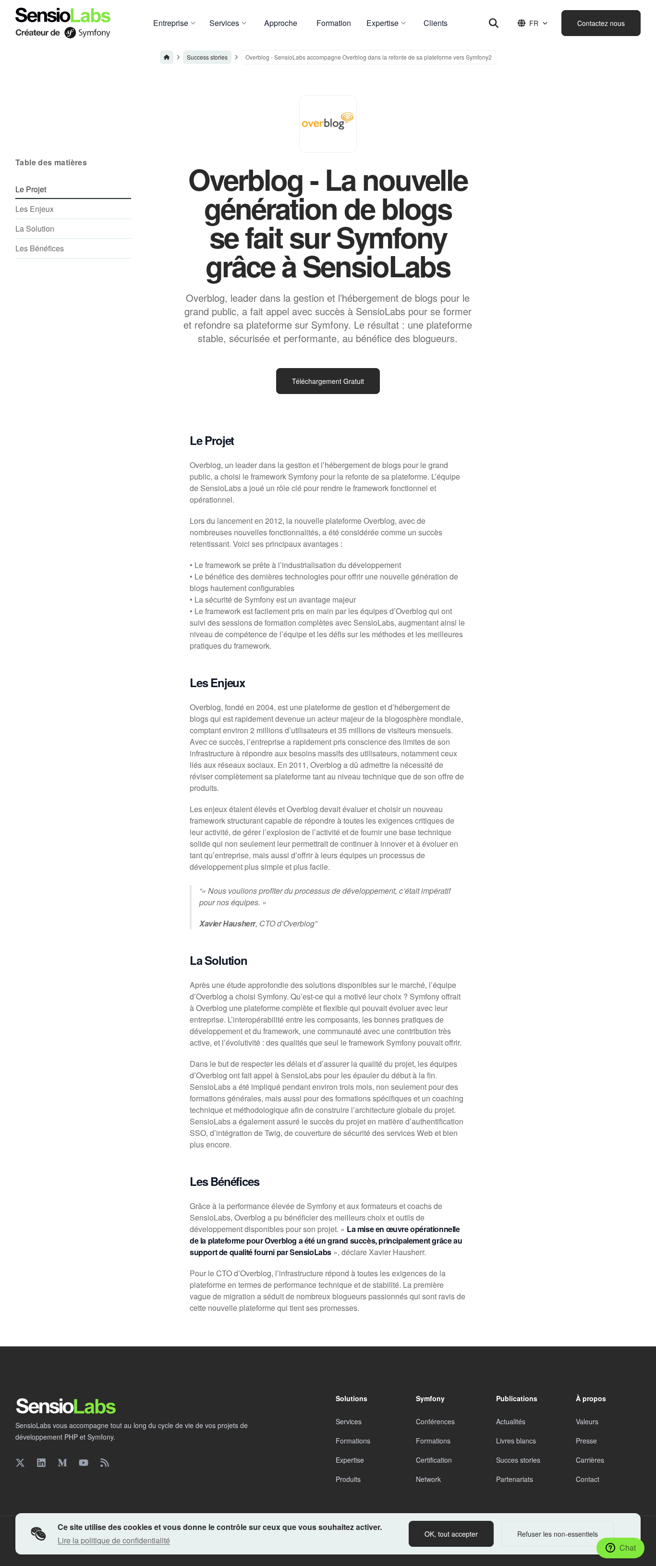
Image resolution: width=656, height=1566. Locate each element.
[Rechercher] (493, 23)
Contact (587, 1479)
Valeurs (587, 1421)
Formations (353, 1440)
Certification (434, 1460)
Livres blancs (516, 1440)
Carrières (590, 1460)
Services (349, 1421)
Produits (348, 1479)
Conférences (435, 1421)
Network (428, 1479)
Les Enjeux (34, 208)
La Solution (34, 228)
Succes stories (518, 1460)
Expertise (350, 1460)
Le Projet (30, 189)
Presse (586, 1440)
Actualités (510, 1421)
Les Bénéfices (39, 248)
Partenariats (514, 1479)
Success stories (207, 57)
